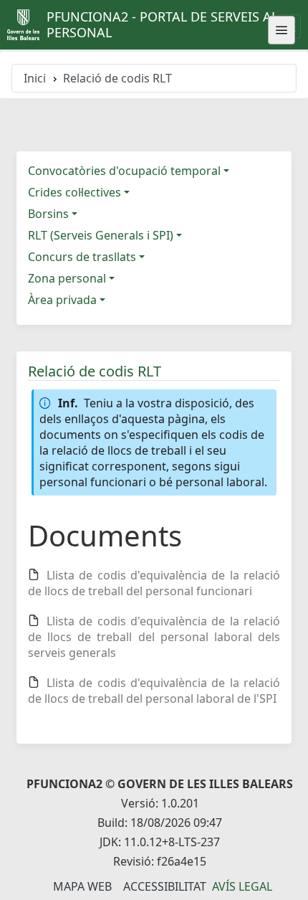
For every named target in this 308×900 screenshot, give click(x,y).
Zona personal (67, 278)
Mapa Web (82, 886)
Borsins (48, 214)
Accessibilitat (164, 886)
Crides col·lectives (74, 192)
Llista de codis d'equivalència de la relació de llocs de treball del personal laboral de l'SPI (154, 690)
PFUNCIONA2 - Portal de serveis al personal (162, 24)
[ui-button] (281, 30)
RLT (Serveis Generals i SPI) (100, 235)
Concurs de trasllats (82, 257)
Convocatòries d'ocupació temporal (124, 171)
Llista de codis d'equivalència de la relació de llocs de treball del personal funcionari (154, 583)
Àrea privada (62, 300)
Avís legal (242, 886)
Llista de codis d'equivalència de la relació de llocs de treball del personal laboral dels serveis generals (154, 636)
